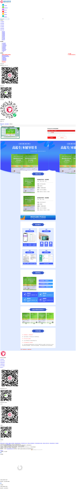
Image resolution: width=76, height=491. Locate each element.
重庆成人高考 (2, 443)
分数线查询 (4, 57)
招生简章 (3, 36)
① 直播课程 (2, 21)
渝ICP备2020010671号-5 (10, 448)
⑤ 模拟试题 (2, 28)
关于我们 (6, 443)
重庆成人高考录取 (11, 443)
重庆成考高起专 (52, 443)
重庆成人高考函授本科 (31, 443)
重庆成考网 (8, 444)
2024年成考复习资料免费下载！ (72, 54)
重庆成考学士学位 (24, 443)
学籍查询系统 (4, 59)
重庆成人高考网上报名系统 (6, 54)
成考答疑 (3, 34)
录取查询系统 (4, 58)
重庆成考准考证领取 (5, 55)
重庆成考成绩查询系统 (5, 56)
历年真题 (55, 130)
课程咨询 (62, 137)
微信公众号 (4, 61)
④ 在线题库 (2, 26)
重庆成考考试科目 (18, 443)
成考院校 (3, 35)
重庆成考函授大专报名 (38, 443)
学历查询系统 (4, 60)
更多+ (3, 51)
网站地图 (57, 443)
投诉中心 (1, 450)
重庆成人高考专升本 (46, 443)
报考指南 (3, 33)
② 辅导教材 (2, 23)
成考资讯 (3, 32)
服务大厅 (3, 39)
